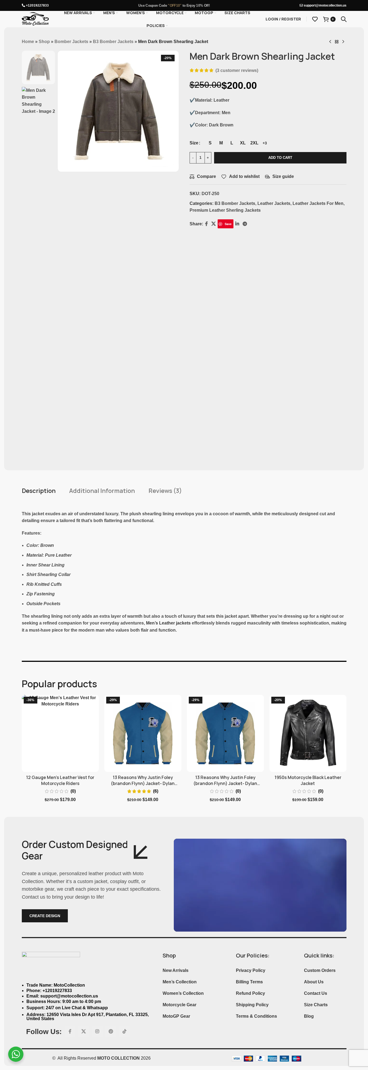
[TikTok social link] (124, 1031)
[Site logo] (35, 18)
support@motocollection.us (324, 5)
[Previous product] (330, 42)
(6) (155, 791)
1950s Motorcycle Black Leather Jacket (308, 780)
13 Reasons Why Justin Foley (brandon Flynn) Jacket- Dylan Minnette (143, 783)
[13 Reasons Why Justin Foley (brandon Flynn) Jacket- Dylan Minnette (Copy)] (225, 733)
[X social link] (83, 1031)
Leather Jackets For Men (318, 203)
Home (28, 41)
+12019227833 (37, 5)
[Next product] (343, 42)
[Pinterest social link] (110, 1031)
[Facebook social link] (70, 1031)
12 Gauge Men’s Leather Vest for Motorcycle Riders (60, 780)
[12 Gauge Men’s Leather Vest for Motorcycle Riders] (60, 733)
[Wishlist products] (314, 19)
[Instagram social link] (97, 1031)
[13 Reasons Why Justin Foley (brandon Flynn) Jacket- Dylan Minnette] (142, 733)
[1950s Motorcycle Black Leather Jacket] (307, 733)
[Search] (343, 19)
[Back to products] (336, 42)
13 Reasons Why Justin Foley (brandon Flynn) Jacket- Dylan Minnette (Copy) (225, 783)
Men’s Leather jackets (168, 623)
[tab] (39, 491)
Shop (44, 41)
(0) (73, 791)
